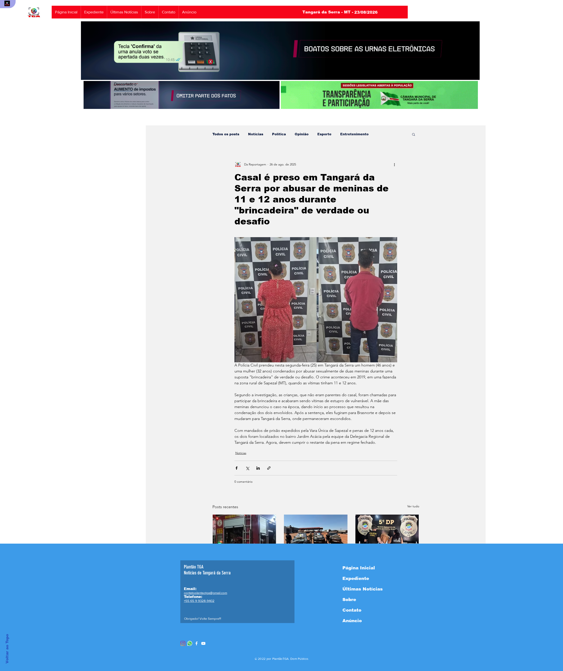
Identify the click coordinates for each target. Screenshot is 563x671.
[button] (413, 134)
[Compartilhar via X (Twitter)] (247, 468)
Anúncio (352, 620)
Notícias (255, 134)
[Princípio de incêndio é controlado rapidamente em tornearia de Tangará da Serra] (244, 532)
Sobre (349, 599)
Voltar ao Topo (7, 649)
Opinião (302, 134)
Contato (351, 610)
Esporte (324, 134)
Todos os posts (225, 134)
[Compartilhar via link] (269, 468)
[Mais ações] (394, 164)
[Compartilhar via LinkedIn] (258, 468)
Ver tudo (413, 506)
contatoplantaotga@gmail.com (205, 593)
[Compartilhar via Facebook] (236, 468)
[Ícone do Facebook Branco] (196, 643)
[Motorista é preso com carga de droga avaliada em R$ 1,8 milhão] (315, 532)
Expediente (355, 578)
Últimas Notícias (362, 589)
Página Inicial (358, 567)
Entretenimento (354, 134)
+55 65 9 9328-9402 (199, 601)
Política (279, 134)
